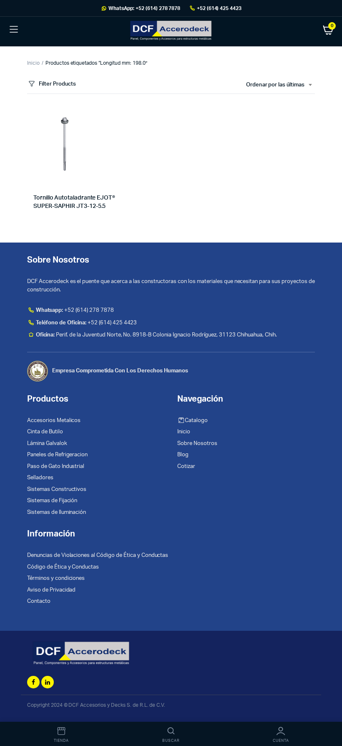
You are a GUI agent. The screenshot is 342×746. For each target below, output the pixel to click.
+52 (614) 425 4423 (219, 8)
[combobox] (279, 85)
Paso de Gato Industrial (55, 466)
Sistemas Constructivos (56, 489)
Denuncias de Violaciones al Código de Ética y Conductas (97, 555)
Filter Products (57, 84)
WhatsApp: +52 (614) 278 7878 (144, 8)
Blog (183, 455)
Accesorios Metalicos (53, 420)
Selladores (40, 477)
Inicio (33, 63)
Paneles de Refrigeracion (57, 455)
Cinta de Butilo (45, 432)
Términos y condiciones (56, 578)
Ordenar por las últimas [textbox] (275, 85)
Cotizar (186, 466)
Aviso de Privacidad (51, 590)
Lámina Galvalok (47, 443)
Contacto (38, 601)
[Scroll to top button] (328, 712)
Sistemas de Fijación (52, 500)
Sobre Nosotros (197, 443)
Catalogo (196, 420)
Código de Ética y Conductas (63, 567)
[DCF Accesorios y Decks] (171, 30)
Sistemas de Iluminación (56, 512)
